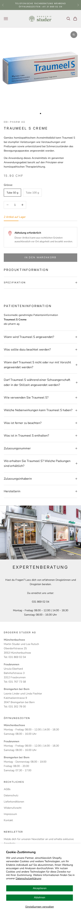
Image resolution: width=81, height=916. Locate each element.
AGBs (7, 789)
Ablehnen (39, 897)
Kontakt (8, 820)
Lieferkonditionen (14, 801)
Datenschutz (11, 795)
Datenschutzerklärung (28, 878)
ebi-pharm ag (14, 121)
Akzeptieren (40, 888)
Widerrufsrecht (12, 808)
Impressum (10, 814)
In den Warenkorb (40, 257)
